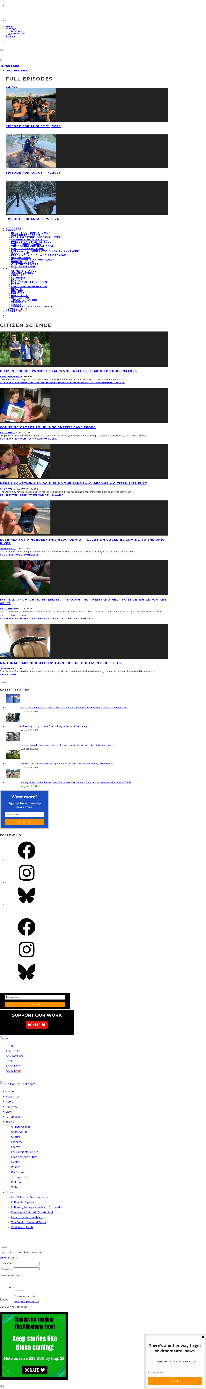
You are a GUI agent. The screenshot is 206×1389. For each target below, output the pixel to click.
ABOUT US (12, 1051)
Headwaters (21, 257)
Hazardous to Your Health (33, 259)
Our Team (17, 31)
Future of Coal (23, 266)
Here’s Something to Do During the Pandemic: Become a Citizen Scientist (73, 483)
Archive (10, 36)
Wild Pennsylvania (26, 244)
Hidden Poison (22, 262)
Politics (18, 293)
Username (6, 1263)
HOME (10, 1046)
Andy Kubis (7, 432)
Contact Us (18, 33)
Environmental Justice (29, 282)
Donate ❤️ (13, 311)
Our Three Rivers (24, 264)
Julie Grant (8, 548)
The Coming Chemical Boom (33, 246)
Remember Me (26, 1296)
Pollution (19, 295)
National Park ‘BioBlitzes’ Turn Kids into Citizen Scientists (60, 663)
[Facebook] (27, 859)
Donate (10, 1091)
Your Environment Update (32, 306)
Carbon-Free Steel (26, 235)
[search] (29, 683)
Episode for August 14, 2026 (33, 172)
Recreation (20, 297)
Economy (18, 277)
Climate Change (23, 271)
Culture (17, 275)
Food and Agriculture (29, 286)
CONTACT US (14, 1056)
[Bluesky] (27, 904)
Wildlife (82, 382)
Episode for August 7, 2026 (32, 219)
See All (11, 87)
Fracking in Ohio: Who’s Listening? (39, 255)
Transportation (24, 300)
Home (9, 1101)
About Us (11, 28)
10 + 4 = (8, 1287)
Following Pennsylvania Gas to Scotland (45, 250)
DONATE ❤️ (13, 1071)
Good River (20, 253)
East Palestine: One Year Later (36, 237)
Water (16, 304)
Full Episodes (17, 70)
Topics (11, 268)
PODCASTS (13, 1066)
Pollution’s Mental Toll (31, 242)
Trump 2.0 (18, 302)
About (15, 30)
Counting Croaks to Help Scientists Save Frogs (48, 427)
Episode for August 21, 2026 (33, 126)
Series (10, 230)
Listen (9, 1111)
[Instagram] (27, 882)
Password (6, 1268)
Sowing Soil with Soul (29, 239)
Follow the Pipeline (27, 248)
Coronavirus (29, 495)
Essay (15, 284)
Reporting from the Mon (31, 233)
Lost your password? (26, 1301)
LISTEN (10, 1061)
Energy (16, 280)
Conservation (22, 273)
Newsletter (12, 1096)
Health (16, 288)
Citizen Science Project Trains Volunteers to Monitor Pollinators (68, 371)
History (17, 291)
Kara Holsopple (11, 376)
